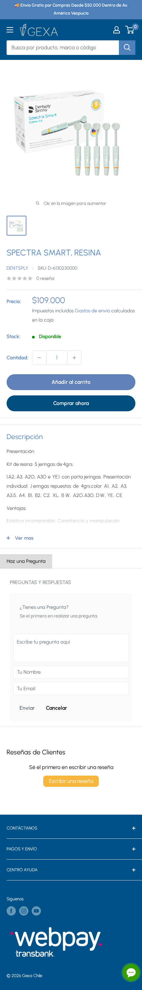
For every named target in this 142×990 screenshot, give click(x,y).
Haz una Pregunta (26, 561)
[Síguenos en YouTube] (36, 911)
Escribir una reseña (71, 781)
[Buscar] (127, 47)
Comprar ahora (71, 403)
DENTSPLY (17, 268)
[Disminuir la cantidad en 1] (39, 358)
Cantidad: (17, 358)
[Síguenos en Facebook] (11, 911)
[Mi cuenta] (116, 29)
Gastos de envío (92, 311)
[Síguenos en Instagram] (23, 911)
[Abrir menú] (10, 29)
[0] (130, 30)
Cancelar (56, 708)
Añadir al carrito (71, 382)
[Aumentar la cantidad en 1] (74, 358)
